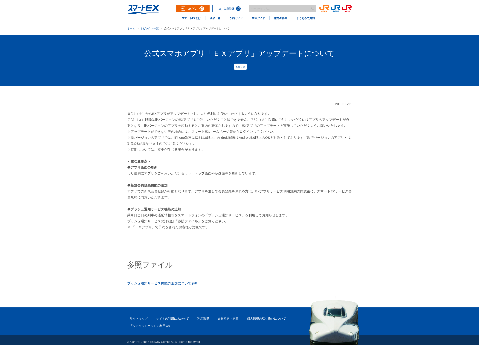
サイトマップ (139, 318)
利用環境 (203, 318)
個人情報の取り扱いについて (266, 318)
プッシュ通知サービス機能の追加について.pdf (162, 283)
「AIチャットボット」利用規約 (150, 325)
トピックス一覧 (149, 28)
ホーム (131, 28)
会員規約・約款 (228, 318)
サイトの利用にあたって (172, 318)
